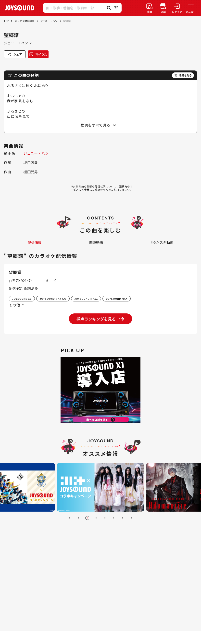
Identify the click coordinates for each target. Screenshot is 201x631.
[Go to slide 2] (78, 517)
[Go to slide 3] (87, 517)
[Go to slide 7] (122, 517)
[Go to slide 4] (96, 517)
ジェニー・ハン (48, 21)
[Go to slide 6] (113, 517)
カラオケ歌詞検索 (24, 21)
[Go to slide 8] (131, 517)
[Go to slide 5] (104, 517)
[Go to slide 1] (69, 517)
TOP (6, 21)
